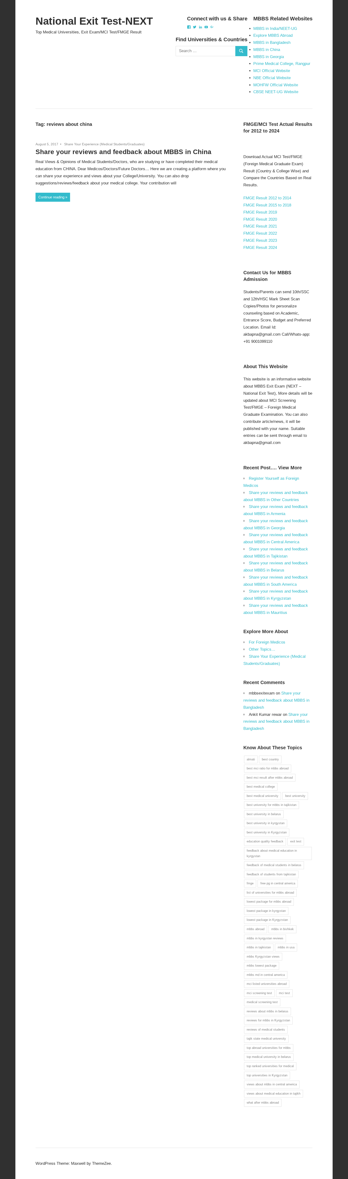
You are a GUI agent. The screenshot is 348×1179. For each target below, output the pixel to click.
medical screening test (262, 1002)
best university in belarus (264, 814)
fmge (250, 883)
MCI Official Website (271, 71)
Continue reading (51, 197)
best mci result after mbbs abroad (270, 777)
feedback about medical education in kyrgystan (272, 853)
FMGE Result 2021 (260, 226)
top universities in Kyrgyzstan (267, 1075)
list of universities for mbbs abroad (270, 892)
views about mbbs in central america (272, 1084)
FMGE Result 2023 (260, 240)
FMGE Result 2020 (260, 219)
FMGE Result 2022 (260, 233)
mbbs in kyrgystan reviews (265, 938)
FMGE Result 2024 (260, 247)
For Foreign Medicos (267, 642)
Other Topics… (262, 649)
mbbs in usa (286, 947)
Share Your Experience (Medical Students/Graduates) (104, 144)
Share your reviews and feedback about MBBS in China (123, 151)
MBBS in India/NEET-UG (275, 28)
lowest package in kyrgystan (266, 911)
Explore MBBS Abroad (273, 35)
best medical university (262, 796)
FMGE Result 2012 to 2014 (267, 198)
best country (270, 759)
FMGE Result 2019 (260, 212)
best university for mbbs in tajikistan (271, 805)
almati (251, 759)
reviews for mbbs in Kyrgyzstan (268, 1020)
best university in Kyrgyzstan (267, 832)
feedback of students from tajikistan (271, 874)
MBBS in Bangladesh (271, 42)
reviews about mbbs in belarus (267, 1011)
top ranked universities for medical (270, 1066)
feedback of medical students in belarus (274, 865)
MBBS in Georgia (268, 57)
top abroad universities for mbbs (269, 1048)
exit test (295, 841)
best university (295, 796)
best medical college (261, 786)
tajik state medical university (266, 1038)
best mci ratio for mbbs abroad (268, 768)
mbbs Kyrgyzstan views (263, 956)
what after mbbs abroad (263, 1102)
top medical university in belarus (269, 1057)
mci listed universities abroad (267, 984)
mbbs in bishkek (282, 929)
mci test (284, 993)
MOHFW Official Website (275, 85)
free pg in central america (277, 883)
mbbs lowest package (262, 965)
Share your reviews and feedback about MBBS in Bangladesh (276, 700)
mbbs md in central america (266, 975)
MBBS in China (266, 49)
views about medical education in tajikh (273, 1093)
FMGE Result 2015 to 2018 (267, 205)
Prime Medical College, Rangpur (281, 63)
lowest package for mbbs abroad (269, 901)
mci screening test (259, 993)
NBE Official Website (272, 78)
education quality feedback (265, 841)
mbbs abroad (255, 929)
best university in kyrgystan (266, 823)
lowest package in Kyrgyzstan (267, 920)
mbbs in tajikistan (259, 947)
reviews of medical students (266, 1029)
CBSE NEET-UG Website (275, 92)
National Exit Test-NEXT (94, 21)
